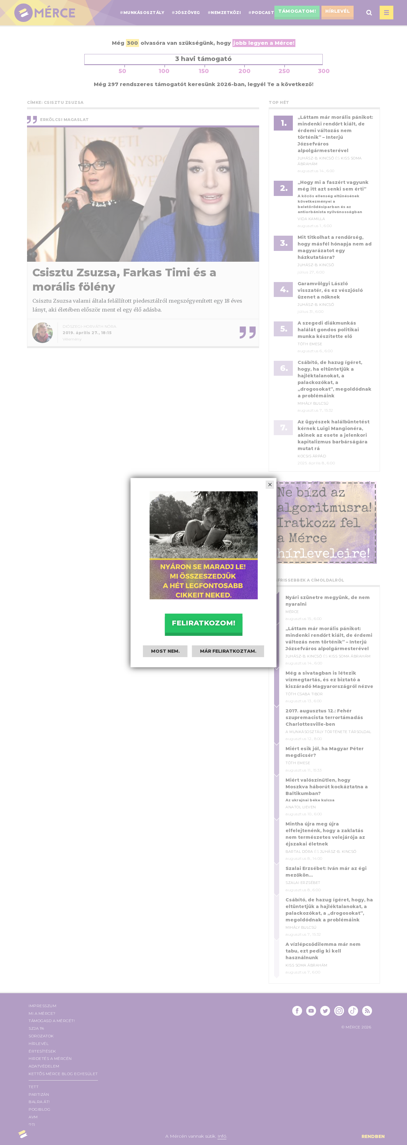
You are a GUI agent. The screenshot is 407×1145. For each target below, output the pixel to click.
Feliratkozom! (203, 622)
